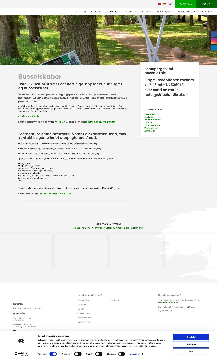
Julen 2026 (80, 11)
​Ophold (148, 122)
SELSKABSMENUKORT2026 (55, 193)
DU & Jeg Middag (120, 228)
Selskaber (114, 11)
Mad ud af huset (165, 11)
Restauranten (97, 11)
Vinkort (107, 228)
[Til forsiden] (24, 7)
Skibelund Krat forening (29, 116)
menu (87, 228)
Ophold (128, 11)
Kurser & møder (144, 11)
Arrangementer (186, 11)
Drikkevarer (137, 228)
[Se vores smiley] (124, 308)
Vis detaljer (135, 354)
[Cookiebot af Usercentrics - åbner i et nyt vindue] (21, 354)
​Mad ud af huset (152, 119)
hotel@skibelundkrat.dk (99, 121)
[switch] (78, 354)
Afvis (191, 352)
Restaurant (150, 114)
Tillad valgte (191, 344)
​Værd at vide (151, 128)
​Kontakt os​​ (149, 131)
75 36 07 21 (61, 121)
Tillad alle (191, 337)
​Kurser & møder (152, 125)
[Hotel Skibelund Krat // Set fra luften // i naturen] (191, 251)
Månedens (78, 228)
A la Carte (97, 228)
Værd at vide (206, 11)
